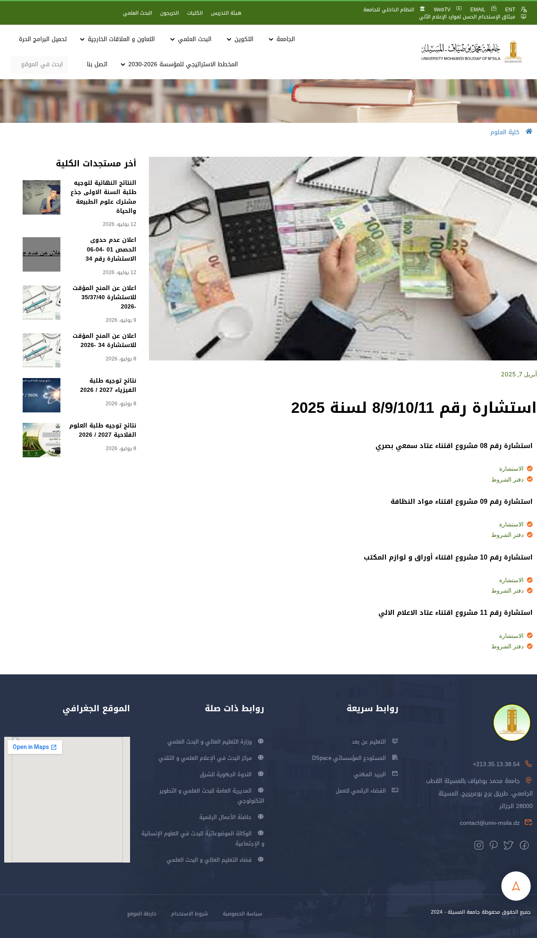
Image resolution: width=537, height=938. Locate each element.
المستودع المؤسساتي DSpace (349, 758)
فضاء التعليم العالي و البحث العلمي (209, 860)
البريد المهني (370, 774)
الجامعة (285, 39)
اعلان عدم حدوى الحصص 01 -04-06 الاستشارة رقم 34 (111, 249)
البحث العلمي (137, 13)
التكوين (244, 39)
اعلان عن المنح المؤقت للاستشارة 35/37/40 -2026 (104, 297)
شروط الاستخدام (189, 913)
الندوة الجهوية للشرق (226, 774)
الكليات (195, 13)
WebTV (442, 9)
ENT (510, 9)
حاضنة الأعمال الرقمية (225, 817)
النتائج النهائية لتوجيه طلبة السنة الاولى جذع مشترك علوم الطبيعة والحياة (103, 197)
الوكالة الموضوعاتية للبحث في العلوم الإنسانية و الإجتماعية (202, 838)
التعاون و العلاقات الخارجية (121, 39)
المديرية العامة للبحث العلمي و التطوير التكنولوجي (211, 795)
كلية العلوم (504, 132)
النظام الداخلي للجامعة (388, 9)
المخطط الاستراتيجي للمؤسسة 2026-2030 (183, 64)
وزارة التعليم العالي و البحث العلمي (209, 741)
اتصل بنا (97, 64)
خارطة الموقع (141, 913)
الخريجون (169, 13)
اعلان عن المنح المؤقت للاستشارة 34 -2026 (104, 340)
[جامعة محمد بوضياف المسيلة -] (472, 52)
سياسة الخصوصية (242, 913)
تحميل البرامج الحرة (43, 39)
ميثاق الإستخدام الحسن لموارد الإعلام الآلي (467, 16)
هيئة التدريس (226, 13)
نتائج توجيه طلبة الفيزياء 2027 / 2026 (108, 385)
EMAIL (477, 9)
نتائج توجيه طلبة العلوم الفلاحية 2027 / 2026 (102, 430)
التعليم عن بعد (369, 741)
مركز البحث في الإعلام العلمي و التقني (205, 758)
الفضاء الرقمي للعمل (361, 790)
